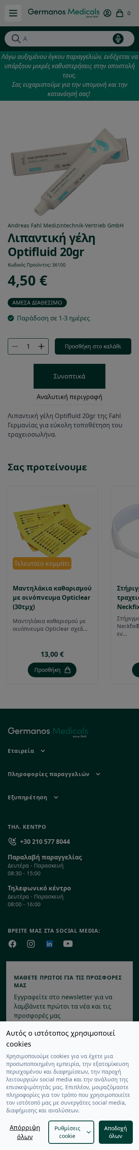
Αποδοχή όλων (115, 1132)
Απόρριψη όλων (25, 1132)
